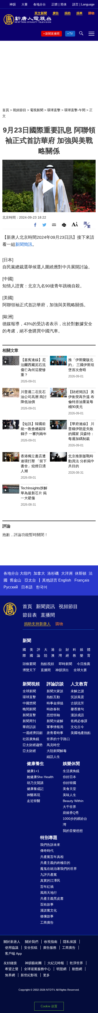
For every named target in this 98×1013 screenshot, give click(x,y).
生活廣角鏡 (71, 771)
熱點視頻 (47, 664)
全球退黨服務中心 (37, 969)
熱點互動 (53, 697)
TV (71, 33)
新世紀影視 (29, 975)
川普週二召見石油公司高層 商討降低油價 (34, 397)
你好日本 (69, 777)
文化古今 (77, 727)
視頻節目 (19, 110)
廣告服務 (49, 947)
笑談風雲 (77, 697)
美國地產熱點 (81, 733)
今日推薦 (83, 664)
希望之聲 (11, 969)
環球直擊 (53, 110)
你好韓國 (69, 783)
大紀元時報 (55, 963)
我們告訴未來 (50, 845)
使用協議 (11, 947)
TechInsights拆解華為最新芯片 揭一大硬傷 (34, 493)
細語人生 (53, 757)
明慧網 (61, 969)
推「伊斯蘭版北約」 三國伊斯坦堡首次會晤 (81, 365)
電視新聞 (36, 110)
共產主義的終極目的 (55, 863)
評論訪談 (55, 684)
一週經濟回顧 (33, 733)
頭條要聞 (29, 664)
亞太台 (30, 580)
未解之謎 (77, 691)
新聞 (27, 640)
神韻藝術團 (33, 963)
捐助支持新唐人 (37, 624)
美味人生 (69, 795)
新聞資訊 (45, 606)
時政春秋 (53, 709)
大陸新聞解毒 (57, 751)
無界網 (10, 975)
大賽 (24, 4)
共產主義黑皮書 (52, 898)
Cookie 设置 (49, 1006)
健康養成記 (35, 789)
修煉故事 (47, 916)
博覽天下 (29, 670)
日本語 (27, 587)
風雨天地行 (48, 892)
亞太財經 (29, 751)
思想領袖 (53, 715)
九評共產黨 (48, 874)
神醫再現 (33, 795)
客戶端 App (13, 953)
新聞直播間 (52, 33)
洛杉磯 (53, 573)
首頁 (5, 110)
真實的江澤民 (50, 880)
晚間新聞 (29, 709)
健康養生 (35, 763)
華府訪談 (29, 727)
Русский (11, 587)
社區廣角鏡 (31, 739)
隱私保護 (69, 942)
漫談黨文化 (48, 910)
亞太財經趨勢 (33, 745)
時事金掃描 (55, 703)
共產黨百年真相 (52, 857)
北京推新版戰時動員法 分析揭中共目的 (81, 461)
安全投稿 (30, 947)
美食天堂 (69, 789)
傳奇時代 (47, 851)
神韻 (13, 4)
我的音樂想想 (73, 831)
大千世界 (69, 807)
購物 (59, 624)
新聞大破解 (55, 721)
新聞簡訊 (23, 244)
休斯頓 (80, 573)
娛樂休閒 (71, 763)
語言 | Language (83, 4)
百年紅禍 (47, 887)
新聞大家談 (55, 691)
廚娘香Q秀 (71, 813)
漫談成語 (77, 715)
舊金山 (15, 580)
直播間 (48, 615)
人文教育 (79, 684)
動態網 (77, 969)
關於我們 (31, 942)
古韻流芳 (77, 703)
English (64, 580)
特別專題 (48, 837)
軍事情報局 (55, 727)
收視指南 (50, 942)
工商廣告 (47, 922)
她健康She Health (40, 777)
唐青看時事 (55, 733)
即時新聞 (65, 664)
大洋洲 (67, 573)
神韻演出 (62, 670)
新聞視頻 (31, 684)
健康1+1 (33, 771)
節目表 (30, 615)
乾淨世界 (76, 963)
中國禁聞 (29, 703)
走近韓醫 (33, 801)
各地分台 (39, 4)
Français (81, 580)
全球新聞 (29, 691)
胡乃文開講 (35, 783)
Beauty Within (73, 801)
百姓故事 (47, 904)
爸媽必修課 (79, 721)
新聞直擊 (29, 715)
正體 (54, 4)
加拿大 (39, 573)
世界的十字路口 (58, 739)
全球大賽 (80, 670)
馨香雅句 (77, 709)
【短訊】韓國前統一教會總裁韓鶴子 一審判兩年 (34, 429)
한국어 (41, 587)
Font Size (74, 224)
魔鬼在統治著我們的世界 (58, 869)
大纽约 (25, 573)
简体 (63, 4)
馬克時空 (53, 745)
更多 (46, 975)
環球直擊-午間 (74, 110)
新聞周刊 (29, 721)
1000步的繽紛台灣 (75, 821)
